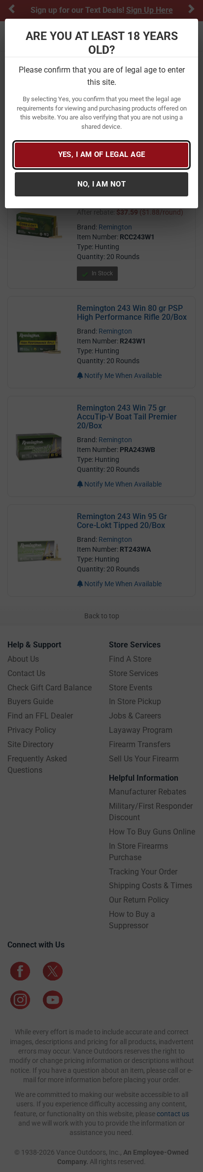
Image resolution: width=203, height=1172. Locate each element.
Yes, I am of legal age (101, 154)
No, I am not (101, 184)
